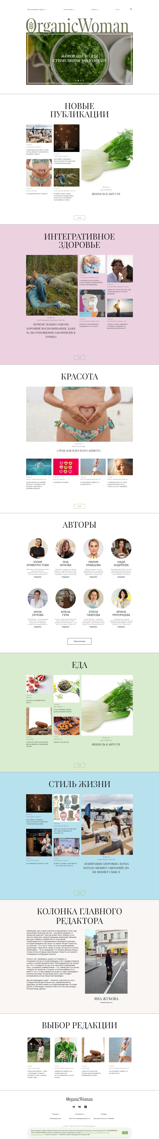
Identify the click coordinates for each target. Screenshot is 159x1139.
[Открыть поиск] (131, 9)
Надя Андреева (121, 563)
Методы (34, 191)
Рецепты (28, 697)
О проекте (55, 1114)
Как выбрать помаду (61, 482)
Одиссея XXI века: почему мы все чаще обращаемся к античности (65, 831)
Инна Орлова (37, 613)
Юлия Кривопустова (38, 563)
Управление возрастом (39, 479)
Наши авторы (79, 641)
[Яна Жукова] (65, 548)
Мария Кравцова (93, 563)
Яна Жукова (65, 563)
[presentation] (31, 58)
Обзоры (31, 739)
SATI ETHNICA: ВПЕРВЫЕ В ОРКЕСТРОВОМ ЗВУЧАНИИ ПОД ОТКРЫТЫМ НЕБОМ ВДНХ (64, 161)
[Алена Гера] (65, 598)
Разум (97, 321)
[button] (75, 80)
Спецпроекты (79, 1114)
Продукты (108, 190)
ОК (125, 1132)
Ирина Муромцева (121, 613)
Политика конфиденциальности (79, 1118)
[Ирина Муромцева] (121, 598)
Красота (94, 9)
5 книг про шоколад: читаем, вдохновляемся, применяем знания (37, 744)
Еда (117, 9)
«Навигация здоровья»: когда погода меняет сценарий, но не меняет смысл (37, 152)
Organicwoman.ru (75, 1126)
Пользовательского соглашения (91, 1132)
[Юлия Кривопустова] (38, 548)
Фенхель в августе (106, 194)
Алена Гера (65, 613)
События (38, 147)
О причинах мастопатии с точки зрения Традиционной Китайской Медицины (91, 283)
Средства (62, 479)
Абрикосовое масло (61, 742)
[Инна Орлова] (38, 598)
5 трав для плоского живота (37, 194)
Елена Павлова (93, 613)
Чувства (72, 191)
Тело (97, 277)
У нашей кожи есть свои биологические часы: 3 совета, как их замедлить (117, 484)
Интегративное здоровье (36, 9)
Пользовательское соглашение (103, 1118)
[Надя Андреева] (121, 548)
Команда (104, 1114)
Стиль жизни (68, 9)
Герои (37, 860)
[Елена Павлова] (93, 598)
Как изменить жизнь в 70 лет (37, 863)
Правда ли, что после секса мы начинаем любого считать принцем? (119, 292)
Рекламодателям (55, 1118)
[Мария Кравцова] (93, 548)
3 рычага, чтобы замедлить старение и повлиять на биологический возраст (117, 326)
